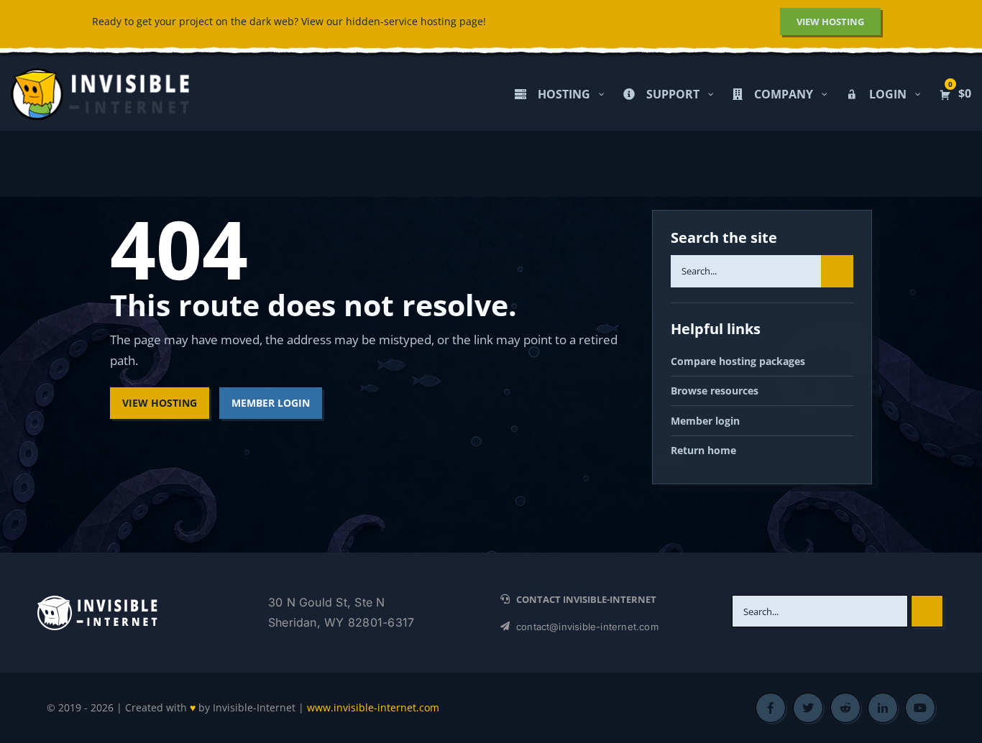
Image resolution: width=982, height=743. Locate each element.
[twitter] (808, 708)
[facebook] (771, 708)
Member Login (270, 403)
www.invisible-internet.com (373, 707)
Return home (703, 450)
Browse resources (714, 390)
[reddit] (845, 708)
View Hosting (159, 403)
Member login (705, 421)
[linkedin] (883, 708)
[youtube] (920, 708)
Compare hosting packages (738, 361)
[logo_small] (97, 599)
